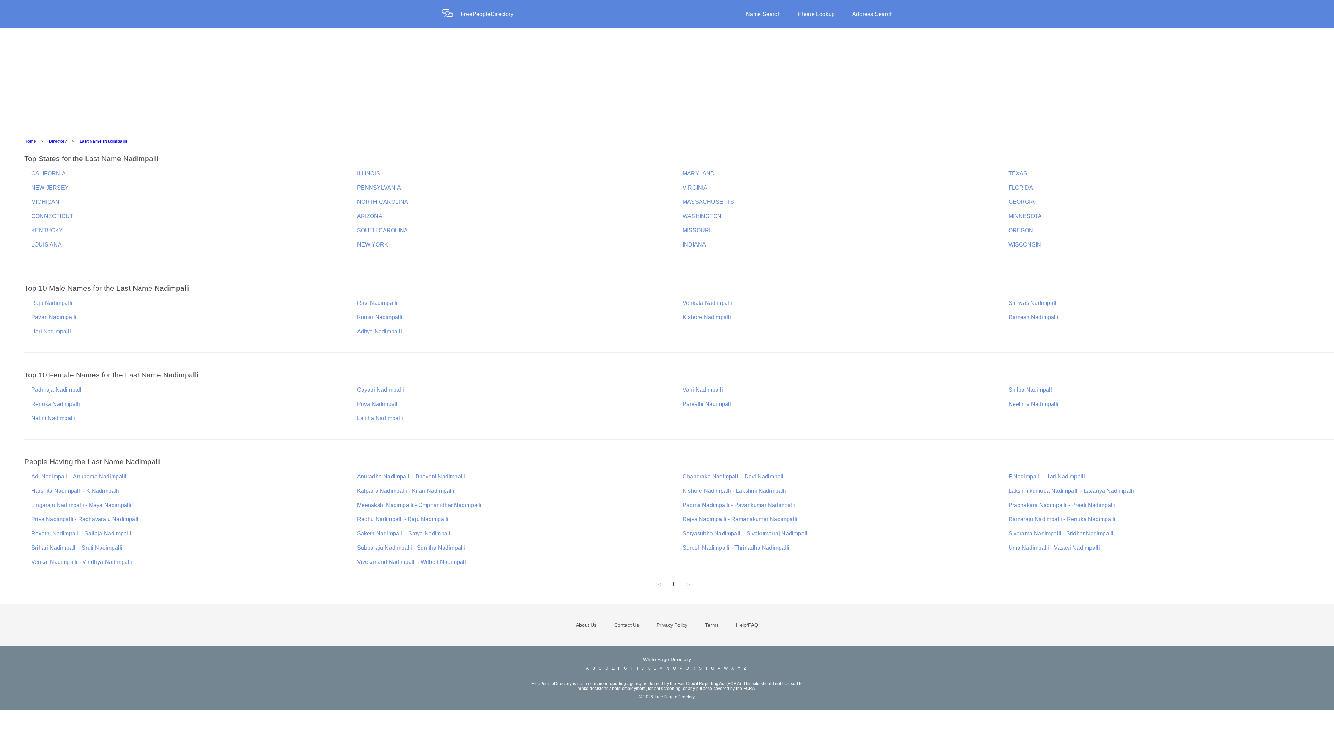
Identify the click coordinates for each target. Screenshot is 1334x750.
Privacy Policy (672, 625)
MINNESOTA (1025, 216)
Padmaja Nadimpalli (57, 390)
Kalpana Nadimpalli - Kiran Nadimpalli (405, 491)
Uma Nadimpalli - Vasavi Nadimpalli (1054, 548)
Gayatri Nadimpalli (380, 390)
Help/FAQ (747, 625)
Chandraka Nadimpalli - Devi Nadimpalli (734, 477)
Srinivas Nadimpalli (1033, 303)
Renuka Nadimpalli (55, 404)
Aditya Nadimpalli (379, 331)
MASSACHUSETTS (708, 202)
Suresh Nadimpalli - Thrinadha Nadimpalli (736, 548)
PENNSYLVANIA (379, 188)
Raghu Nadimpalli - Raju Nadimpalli (403, 519)
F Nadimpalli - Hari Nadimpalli (1046, 477)
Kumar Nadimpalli (380, 317)
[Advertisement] (667, 79)
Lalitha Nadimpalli (380, 418)
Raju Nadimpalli (51, 303)
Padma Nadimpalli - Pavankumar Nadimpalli (739, 505)
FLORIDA (1020, 188)
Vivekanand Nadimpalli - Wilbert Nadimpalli (412, 562)
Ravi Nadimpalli (377, 303)
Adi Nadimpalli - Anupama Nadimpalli (78, 477)
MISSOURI (697, 230)
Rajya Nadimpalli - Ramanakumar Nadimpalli (740, 519)
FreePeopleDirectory (487, 14)
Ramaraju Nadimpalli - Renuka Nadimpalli (1062, 519)
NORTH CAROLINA (383, 202)
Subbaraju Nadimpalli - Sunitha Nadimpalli (411, 548)
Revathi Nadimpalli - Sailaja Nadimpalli (81, 533)
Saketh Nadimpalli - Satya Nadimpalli (404, 533)
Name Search (763, 14)
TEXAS (1018, 173)
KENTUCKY (47, 230)
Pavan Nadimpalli (53, 317)
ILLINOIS (368, 173)
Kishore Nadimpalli (707, 317)
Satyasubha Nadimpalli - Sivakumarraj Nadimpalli (746, 533)
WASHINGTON (702, 216)
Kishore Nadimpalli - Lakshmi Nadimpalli (734, 491)
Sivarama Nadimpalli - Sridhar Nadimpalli (1061, 533)
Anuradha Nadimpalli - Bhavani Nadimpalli (411, 477)
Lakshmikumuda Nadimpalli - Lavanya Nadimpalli (1071, 491)
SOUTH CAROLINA (382, 230)
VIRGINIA (695, 188)
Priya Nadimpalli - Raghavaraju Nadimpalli (85, 519)
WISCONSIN (1024, 245)
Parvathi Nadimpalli (708, 404)
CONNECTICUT (52, 216)
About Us (586, 625)
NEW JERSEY (50, 188)
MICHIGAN (45, 202)
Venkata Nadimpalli (707, 303)
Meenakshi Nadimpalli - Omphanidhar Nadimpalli (419, 505)
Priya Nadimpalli (378, 404)
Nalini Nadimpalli (53, 418)
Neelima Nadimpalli (1033, 404)
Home (30, 141)
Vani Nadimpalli (703, 390)
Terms (712, 625)
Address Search (872, 14)
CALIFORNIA (48, 173)
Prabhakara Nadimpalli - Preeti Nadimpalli (1061, 505)
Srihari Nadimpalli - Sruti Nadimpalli (76, 548)
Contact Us (626, 625)
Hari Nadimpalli (51, 331)
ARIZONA (369, 216)
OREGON (1021, 230)
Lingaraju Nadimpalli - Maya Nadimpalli (81, 505)
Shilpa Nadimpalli (1031, 390)
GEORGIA (1021, 202)
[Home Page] (451, 14)
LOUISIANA (46, 245)
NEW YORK (372, 245)
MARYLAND (699, 173)
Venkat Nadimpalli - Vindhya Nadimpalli (81, 562)
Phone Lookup (816, 14)
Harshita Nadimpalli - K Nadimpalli (75, 491)
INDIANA (694, 245)
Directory (58, 141)
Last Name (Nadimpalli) (103, 141)
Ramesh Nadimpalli (1033, 317)
